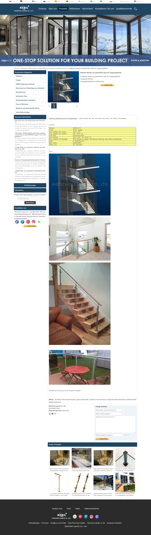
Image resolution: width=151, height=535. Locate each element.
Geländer (19, 76)
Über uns (52, 9)
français (37, 1)
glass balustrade (83, 399)
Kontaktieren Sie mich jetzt (30, 226)
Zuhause (42, 9)
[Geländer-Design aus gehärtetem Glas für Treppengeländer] (63, 87)
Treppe (18, 80)
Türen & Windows (22, 104)
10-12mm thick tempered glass (65, 399)
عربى (104, 1)
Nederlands (139, 1)
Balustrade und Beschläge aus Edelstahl (42, 68)
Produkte (63, 9)
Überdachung (20, 92)
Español (59, 1)
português (70, 1)
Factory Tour (57, 509)
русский (48, 1)
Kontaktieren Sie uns (104, 9)
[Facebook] (17, 222)
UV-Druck (44, 523)
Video (77, 509)
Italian (93, 1)
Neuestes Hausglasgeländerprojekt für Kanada (30, 160)
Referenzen (74, 9)
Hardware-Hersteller (114, 523)
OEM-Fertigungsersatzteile (25, 84)
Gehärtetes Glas (21, 96)
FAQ (69, 509)
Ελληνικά (83, 1)
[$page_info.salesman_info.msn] (50, 414)
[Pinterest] (28, 222)
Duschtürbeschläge (23, 112)
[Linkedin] (22, 222)
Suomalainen (126, 1)
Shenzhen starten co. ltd (96, 523)
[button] (72, 64)
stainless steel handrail (97, 399)
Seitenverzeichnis (91, 509)
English (13, 1)
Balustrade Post (62, 68)
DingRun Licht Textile (58, 523)
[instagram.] (34, 222)
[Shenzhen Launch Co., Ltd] (23, 12)
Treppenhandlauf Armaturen (116, 399)
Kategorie (24, 68)
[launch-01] (52, 414)
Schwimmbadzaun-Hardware (26, 100)
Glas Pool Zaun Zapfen (76, 523)
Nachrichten (87, 9)
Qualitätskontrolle (124, 9)
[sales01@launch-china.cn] (55, 414)
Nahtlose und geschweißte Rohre (27, 108)
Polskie (114, 1)
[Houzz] (39, 222)
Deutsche (25, 1)
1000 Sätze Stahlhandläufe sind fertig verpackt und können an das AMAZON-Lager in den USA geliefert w (30, 134)
